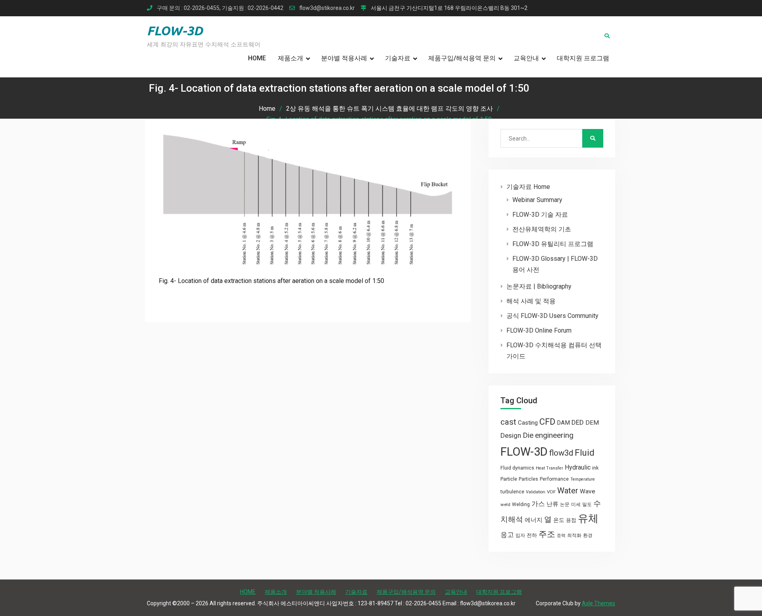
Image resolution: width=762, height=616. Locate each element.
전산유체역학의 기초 (541, 229)
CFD (547, 421)
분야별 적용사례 (344, 58)
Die (528, 435)
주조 (547, 534)
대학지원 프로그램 (583, 58)
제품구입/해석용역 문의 (462, 58)
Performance (554, 479)
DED (578, 422)
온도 (558, 520)
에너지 (534, 520)
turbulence (512, 492)
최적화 (574, 535)
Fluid (585, 452)
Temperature (582, 479)
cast (508, 422)
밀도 (587, 504)
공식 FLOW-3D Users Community (552, 316)
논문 (565, 504)
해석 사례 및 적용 (531, 301)
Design (510, 435)
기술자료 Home (528, 187)
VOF (551, 492)
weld (505, 504)
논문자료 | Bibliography (539, 286)
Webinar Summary (537, 200)
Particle (508, 479)
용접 (571, 520)
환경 (588, 535)
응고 (507, 535)
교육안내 (526, 58)
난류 (552, 504)
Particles (528, 479)
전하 (532, 535)
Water (567, 490)
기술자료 (397, 58)
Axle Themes (598, 603)
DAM (563, 422)
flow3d (561, 453)
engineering (554, 435)
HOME (257, 58)
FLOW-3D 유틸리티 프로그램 (552, 244)
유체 (588, 518)
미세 (576, 504)
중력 (561, 535)
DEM (592, 422)
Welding (521, 504)
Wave (587, 491)
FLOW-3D (175, 30)
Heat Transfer (549, 468)
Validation (535, 492)
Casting (528, 422)
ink (595, 468)
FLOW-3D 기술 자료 (540, 214)
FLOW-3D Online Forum (539, 330)
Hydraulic (578, 467)
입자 (520, 535)
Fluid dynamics (517, 468)
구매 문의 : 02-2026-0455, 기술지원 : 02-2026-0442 (220, 8)
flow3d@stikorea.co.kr (327, 8)
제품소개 (290, 58)
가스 (538, 504)
